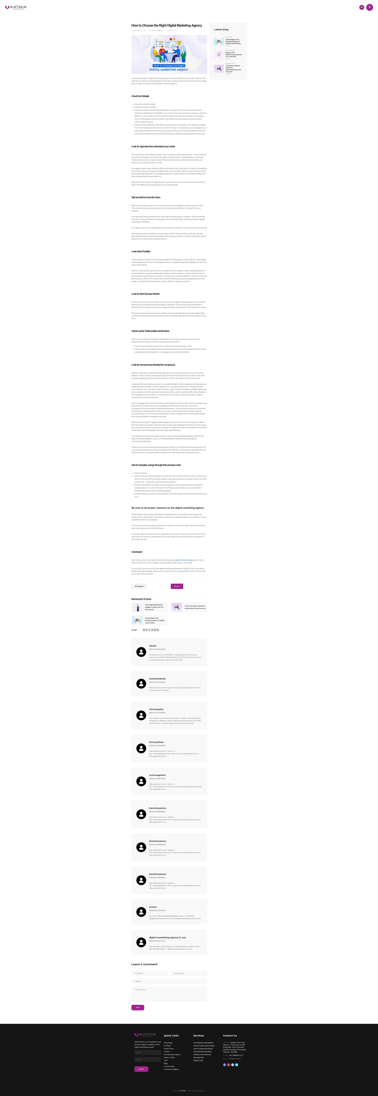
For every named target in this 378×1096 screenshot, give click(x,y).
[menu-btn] (369, 7)
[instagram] (228, 1064)
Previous (139, 586)
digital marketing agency (185, 560)
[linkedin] (236, 1064)
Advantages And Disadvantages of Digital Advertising (154, 620)
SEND (138, 1007)
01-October (229, 37)
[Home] (16, 7)
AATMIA (182, 1091)
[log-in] (361, 7)
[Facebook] (224, 1064)
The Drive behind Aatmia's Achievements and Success (233, 69)
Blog (165, 1063)
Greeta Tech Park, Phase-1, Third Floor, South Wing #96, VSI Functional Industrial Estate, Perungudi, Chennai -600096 (234, 1047)
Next (176, 586)
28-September (230, 63)
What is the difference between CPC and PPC (234, 55)
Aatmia (160, 30)
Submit (141, 1069)
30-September (230, 50)
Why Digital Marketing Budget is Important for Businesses (154, 607)
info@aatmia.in (234, 1058)
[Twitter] (232, 1064)
